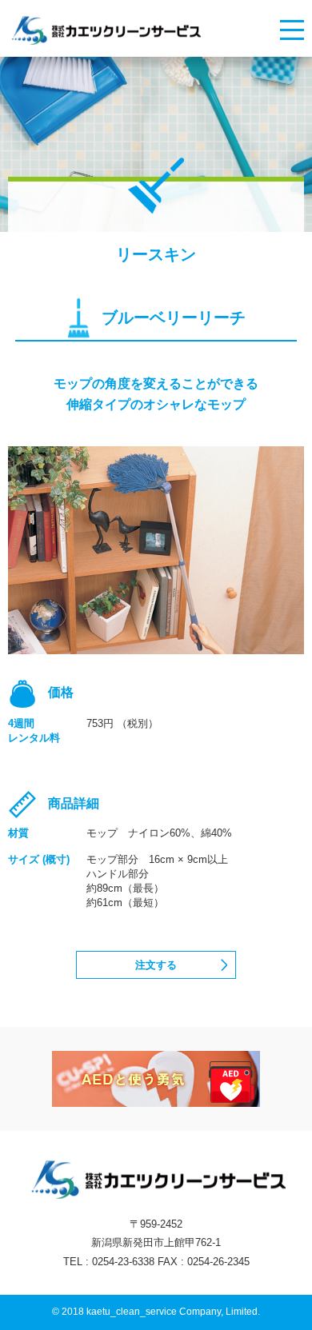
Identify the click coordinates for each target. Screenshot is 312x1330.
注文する (156, 965)
